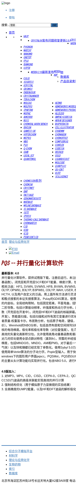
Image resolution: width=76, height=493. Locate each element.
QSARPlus (60, 166)
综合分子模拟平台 (20, 451)
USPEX (27, 67)
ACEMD (58, 102)
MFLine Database (32, 205)
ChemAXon (60, 134)
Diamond (28, 64)
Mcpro (27, 137)
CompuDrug (61, 141)
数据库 (64, 76)
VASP (26, 36)
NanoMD (28, 53)
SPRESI (27, 216)
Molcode (60, 162)
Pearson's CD (31, 237)
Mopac (27, 113)
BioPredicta (61, 123)
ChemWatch (30, 223)
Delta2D (59, 152)
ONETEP (28, 57)
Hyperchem (30, 134)
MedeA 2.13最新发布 (42, 72)
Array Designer (63, 120)
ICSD (26, 233)
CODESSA (59, 148)
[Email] (14, 252)
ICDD (26, 230)
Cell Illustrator (64, 127)
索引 (12, 468)
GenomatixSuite (32, 198)
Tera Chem (29, 99)
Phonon (28, 46)
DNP (26, 191)
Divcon (27, 127)
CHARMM (59, 130)
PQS (26, 144)
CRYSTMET (29, 187)
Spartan (28, 109)
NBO (26, 141)
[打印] (13, 249)
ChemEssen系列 (33, 180)
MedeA (57, 71)
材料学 (13, 455)
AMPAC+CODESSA (63, 116)
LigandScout (62, 159)
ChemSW (28, 184)
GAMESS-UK (30, 130)
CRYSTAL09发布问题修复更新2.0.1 (50, 40)
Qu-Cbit (59, 169)
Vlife (58, 173)
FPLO (26, 60)
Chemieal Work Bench (36, 123)
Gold (58, 155)
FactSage (29, 194)
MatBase (28, 202)
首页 (12, 32)
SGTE (26, 212)
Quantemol (30, 159)
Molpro (28, 106)
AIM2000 (28, 116)
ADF (56, 74)
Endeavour (30, 92)
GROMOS (28, 88)
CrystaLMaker (31, 95)
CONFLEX (59, 144)
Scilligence (61, 176)
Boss (26, 120)
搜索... (5, 25)
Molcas (28, 102)
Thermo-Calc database (36, 219)
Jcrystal (28, 85)
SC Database (30, 209)
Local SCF (29, 155)
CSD (25, 226)
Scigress (29, 81)
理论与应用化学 (19, 241)
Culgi (27, 78)
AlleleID (59, 113)
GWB (26, 152)
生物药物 (15, 464)
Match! (27, 50)
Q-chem (28, 148)
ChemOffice (61, 137)
